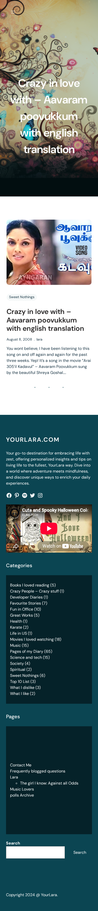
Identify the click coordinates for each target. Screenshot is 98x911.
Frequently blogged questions (37, 771)
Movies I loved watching (32, 639)
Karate (16, 627)
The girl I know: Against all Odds (49, 783)
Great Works (21, 615)
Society (17, 663)
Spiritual (17, 669)
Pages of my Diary (26, 651)
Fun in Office (21, 609)
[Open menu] (13, 12)
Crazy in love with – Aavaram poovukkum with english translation (45, 320)
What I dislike (22, 687)
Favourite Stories (25, 603)
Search (13, 843)
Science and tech (26, 657)
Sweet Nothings (21, 297)
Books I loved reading (29, 585)
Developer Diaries (26, 597)
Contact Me (20, 765)
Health (16, 621)
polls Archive (22, 795)
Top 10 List (19, 681)
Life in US (18, 633)
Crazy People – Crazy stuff (34, 591)
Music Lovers (22, 789)
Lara (14, 777)
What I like (19, 693)
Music (15, 645)
